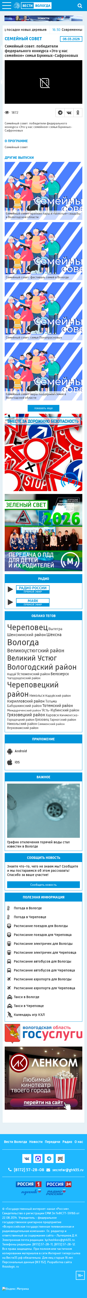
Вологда (23, 642)
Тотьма (51, 701)
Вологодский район (42, 667)
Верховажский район (22, 728)
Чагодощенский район (23, 678)
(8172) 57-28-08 (29, 1169)
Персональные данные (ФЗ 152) (24, 1262)
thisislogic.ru (10, 1266)
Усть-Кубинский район (60, 710)
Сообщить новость (43, 884)
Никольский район (22, 724)
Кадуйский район (58, 696)
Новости (36, 1142)
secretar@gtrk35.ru (67, 1170)
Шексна (54, 634)
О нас (79, 1142)
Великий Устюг (32, 658)
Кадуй (11, 674)
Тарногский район (63, 720)
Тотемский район (57, 705)
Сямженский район (51, 724)
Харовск (52, 715)
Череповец (27, 627)
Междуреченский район (24, 710)
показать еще (43, 408)
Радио (67, 1142)
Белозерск (60, 674)
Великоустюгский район (35, 650)
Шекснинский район (26, 634)
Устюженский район (33, 674)
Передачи (52, 1142)
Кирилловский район (26, 701)
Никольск (37, 696)
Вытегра (55, 629)
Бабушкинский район (24, 706)
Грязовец (42, 719)
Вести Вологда (15, 1142)
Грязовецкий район (26, 714)
